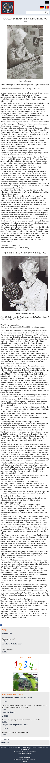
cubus (25, 761)
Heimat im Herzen (8, 712)
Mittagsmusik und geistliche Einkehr (15, 725)
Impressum (5, 742)
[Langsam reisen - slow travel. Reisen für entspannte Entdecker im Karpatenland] (25, 681)
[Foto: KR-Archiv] (25, 52)
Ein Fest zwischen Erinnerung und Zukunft (17, 698)
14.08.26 (5, 701)
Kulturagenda (7, 633)
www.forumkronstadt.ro (25, 753)
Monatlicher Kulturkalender (12, 644)
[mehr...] (4, 641)
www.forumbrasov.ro (25, 757)
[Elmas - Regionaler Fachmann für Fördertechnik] (25, 665)
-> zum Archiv (6, 739)
